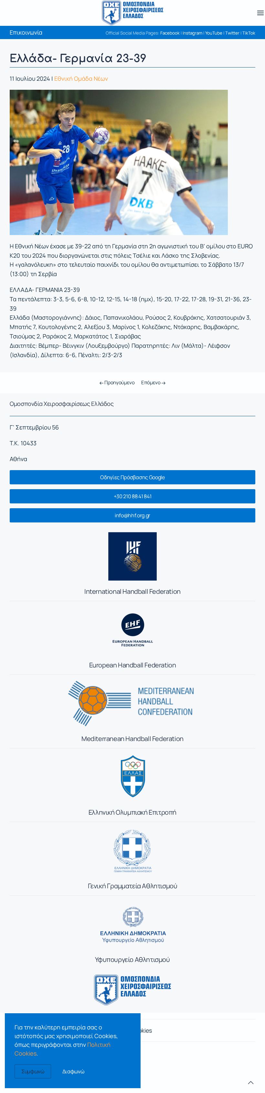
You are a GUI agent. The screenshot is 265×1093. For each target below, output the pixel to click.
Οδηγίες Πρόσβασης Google (132, 477)
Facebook (170, 33)
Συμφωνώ (32, 1071)
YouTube (213, 33)
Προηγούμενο (118, 382)
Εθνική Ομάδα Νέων (81, 78)
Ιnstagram (192, 33)
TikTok (248, 33)
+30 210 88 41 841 (133, 496)
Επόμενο (151, 382)
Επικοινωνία (26, 32)
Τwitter (232, 33)
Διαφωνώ (73, 1071)
